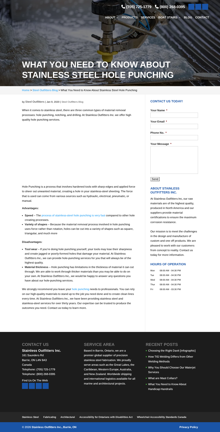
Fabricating (49, 417)
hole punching (80, 289)
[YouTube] (198, 7)
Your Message (160, 143)
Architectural (67, 417)
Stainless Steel (30, 417)
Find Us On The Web (35, 380)
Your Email (158, 121)
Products (130, 17)
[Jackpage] (46, 386)
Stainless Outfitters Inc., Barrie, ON (54, 427)
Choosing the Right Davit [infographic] (172, 350)
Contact (202, 17)
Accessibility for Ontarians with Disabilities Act (106, 417)
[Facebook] (191, 7)
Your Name (158, 110)
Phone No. (158, 132)
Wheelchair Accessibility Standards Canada (161, 417)
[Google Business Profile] (205, 7)
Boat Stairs (167, 17)
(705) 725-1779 (138, 7)
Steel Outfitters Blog (72, 101)
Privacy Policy (188, 427)
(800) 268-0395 (172, 7)
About (110, 17)
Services (148, 17)
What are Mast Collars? (162, 378)
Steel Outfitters (35, 101)
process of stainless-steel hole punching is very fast (73, 215)
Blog (188, 17)
